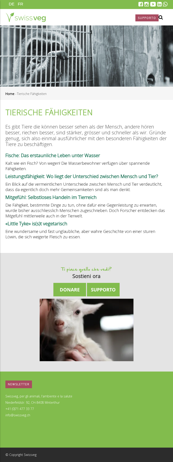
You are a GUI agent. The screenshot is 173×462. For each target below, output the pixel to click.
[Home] (25, 17)
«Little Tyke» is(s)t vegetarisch (36, 223)
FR (20, 4)
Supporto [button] (147, 18)
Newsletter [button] (19, 384)
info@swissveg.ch (17, 415)
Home (9, 94)
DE (11, 4)
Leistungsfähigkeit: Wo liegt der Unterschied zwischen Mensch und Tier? (81, 176)
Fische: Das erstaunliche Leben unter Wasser (52, 155)
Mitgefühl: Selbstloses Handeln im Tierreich (51, 197)
